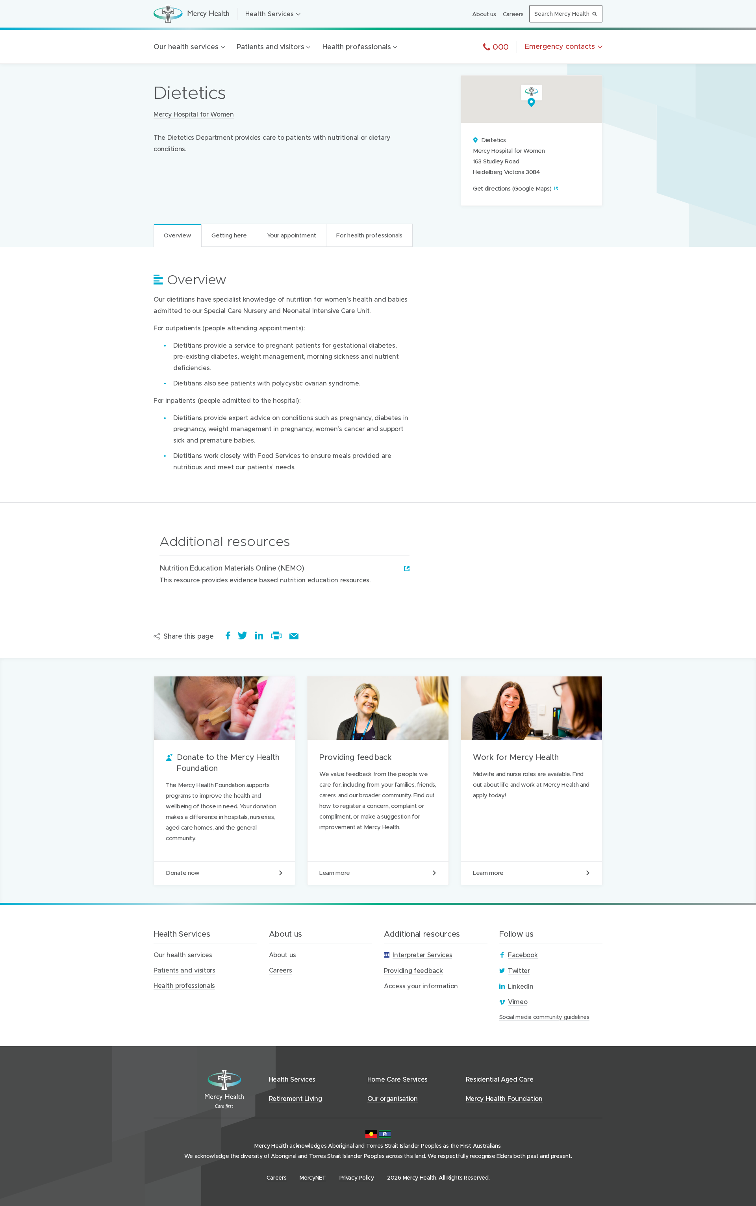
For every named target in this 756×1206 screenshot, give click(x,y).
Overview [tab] (177, 235)
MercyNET (313, 1177)
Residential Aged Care (500, 1079)
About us (484, 13)
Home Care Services (397, 1079)
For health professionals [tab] (369, 235)
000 (499, 46)
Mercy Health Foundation (504, 1098)
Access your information (421, 985)
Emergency (560, 46)
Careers (513, 13)
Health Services (269, 13)
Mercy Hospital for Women (194, 114)
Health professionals (356, 47)
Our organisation (392, 1098)
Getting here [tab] (229, 235)
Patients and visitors (270, 47)
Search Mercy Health (561, 13)
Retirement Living (295, 1098)
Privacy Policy (356, 1177)
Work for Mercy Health (531, 780)
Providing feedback (378, 780)
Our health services (186, 47)
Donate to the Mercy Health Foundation (224, 780)
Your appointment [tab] (291, 235)
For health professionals (243, 279)
